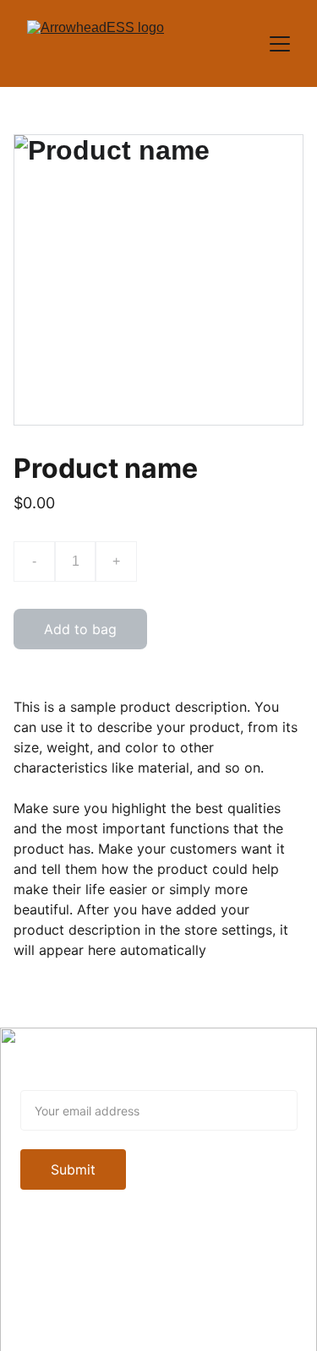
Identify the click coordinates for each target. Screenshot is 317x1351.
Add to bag (80, 629)
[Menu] (280, 44)
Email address (65, 1080)
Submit (73, 1169)
